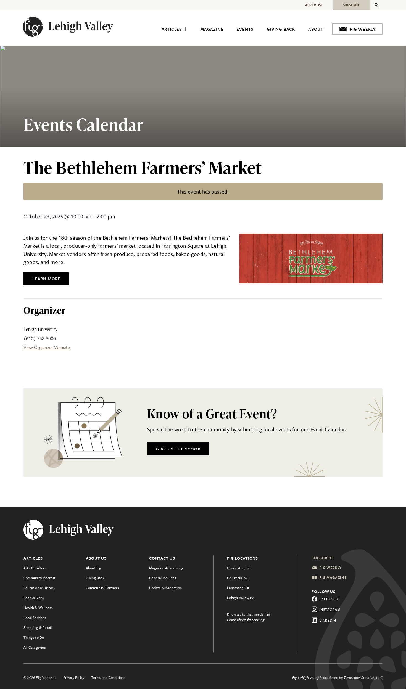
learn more (46, 278)
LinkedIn (327, 620)
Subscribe (323, 558)
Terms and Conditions (108, 677)
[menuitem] (174, 29)
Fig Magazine (333, 577)
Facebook (329, 599)
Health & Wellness (38, 607)
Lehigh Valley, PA (240, 597)
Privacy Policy (74, 677)
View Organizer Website (46, 347)
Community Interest (39, 578)
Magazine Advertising (166, 568)
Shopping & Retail (37, 627)
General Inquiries (162, 578)
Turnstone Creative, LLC (363, 677)
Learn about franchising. (246, 619)
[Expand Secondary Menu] (376, 5)
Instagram (329, 609)
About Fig (93, 568)
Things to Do (33, 637)
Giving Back (95, 578)
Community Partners (102, 587)
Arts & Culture (35, 568)
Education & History (39, 587)
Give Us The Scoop (178, 449)
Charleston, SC (239, 568)
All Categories (34, 647)
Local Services (34, 617)
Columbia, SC (237, 578)
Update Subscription (165, 587)
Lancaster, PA (238, 587)
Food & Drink (33, 597)
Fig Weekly (330, 567)
